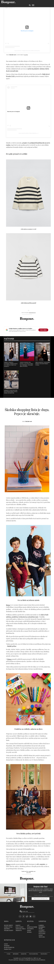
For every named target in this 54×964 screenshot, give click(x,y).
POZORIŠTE (30, 929)
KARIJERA (41, 925)
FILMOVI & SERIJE (32, 927)
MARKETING (23, 954)
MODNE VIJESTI (8, 925)
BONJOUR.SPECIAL (9, 947)
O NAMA (8, 954)
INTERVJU (7, 945)
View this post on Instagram (13, 111)
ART (28, 925)
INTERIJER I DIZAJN (42, 927)
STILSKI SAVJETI (8, 930)
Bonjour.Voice (7, 949)
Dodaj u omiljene (43, 330)
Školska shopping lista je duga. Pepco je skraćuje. (27, 411)
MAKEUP (18, 925)
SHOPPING (7, 929)
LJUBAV (41, 935)
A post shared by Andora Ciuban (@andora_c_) (28, 133)
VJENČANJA (42, 937)
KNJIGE (29, 930)
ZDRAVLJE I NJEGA (21, 929)
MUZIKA (29, 932)
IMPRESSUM (15, 954)
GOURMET (41, 930)
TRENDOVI (19, 930)
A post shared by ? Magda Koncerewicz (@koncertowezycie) (27, 50)
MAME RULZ (42, 932)
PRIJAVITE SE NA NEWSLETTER (40, 898)
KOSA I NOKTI (19, 927)
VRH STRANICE (44, 954)
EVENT (6, 944)
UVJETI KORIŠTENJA (33, 954)
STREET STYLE (8, 927)
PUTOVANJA (42, 933)
